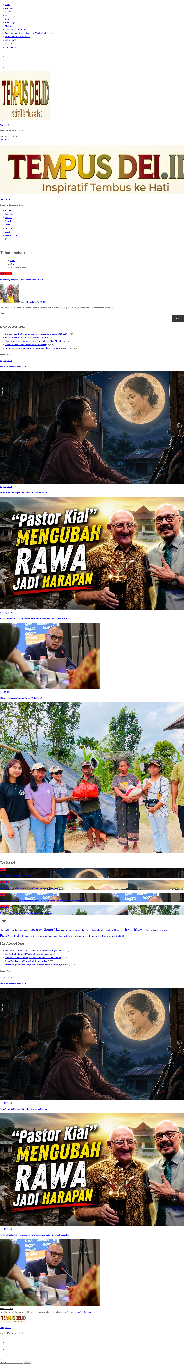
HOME (8, 210)
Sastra (8, 224)
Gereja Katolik (98, 930)
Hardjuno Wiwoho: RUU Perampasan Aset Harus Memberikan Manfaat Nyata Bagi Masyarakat (34, 618)
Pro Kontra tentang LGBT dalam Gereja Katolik (26, 337)
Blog (7, 15)
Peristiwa (9, 214)
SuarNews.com (6, 855)
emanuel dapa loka (82, 929)
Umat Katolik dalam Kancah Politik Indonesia (25, 344)
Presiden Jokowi (53, 936)
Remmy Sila (64, 936)
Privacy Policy (11, 40)
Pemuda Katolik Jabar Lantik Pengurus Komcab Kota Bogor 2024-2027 (36, 333)
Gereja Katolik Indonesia (115, 930)
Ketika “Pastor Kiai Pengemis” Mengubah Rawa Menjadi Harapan (23, 492)
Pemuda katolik (42, 936)
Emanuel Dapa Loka (28, 302)
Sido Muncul (97, 935)
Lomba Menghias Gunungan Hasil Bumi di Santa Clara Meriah (33, 341)
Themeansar (88, 1312)
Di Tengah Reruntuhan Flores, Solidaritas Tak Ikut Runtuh (21, 698)
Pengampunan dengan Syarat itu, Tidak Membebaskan (29, 33)
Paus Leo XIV (30, 936)
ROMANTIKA (11, 235)
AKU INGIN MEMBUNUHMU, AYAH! (13, 366)
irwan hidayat (135, 929)
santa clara (74, 936)
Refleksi (8, 217)
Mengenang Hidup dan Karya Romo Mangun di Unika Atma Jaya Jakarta (37, 348)
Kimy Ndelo (163, 930)
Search (3, 313)
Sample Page (10, 47)
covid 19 (36, 930)
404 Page (9, 8)
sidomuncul (84, 935)
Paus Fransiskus (11, 935)
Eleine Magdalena (57, 929)
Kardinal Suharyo (152, 930)
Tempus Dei (5, 125)
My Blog (8, 26)
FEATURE (9, 228)
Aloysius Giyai (5, 930)
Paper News (74, 1312)
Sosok (7, 231)
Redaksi (8, 43)
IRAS (7, 239)
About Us (9, 11)
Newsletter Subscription (16, 29)
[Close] (1, 1359)
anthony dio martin (21, 930)
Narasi (8, 221)
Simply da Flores (109, 936)
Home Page (10, 22)
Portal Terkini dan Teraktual (17, 36)
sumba (120, 935)
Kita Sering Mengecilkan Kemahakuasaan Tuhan (21, 279)
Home (7, 4)
